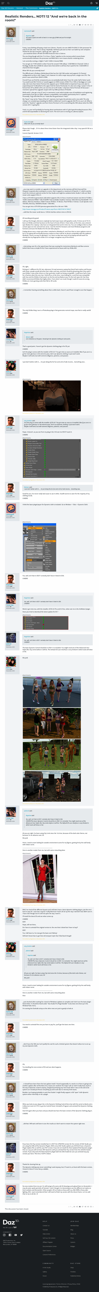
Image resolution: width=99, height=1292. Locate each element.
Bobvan (28, 337)
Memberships (74, 1225)
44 (74, 25)
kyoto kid (9, 38)
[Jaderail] (12, 638)
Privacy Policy (72, 1284)
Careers (72, 1242)
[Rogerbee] (12, 221)
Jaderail (8, 644)
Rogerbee (28, 36)
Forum (45, 1276)
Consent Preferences (49, 1255)
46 (80, 25)
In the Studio (47, 1267)
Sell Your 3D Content (49, 1238)
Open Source (47, 1250)
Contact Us (46, 1225)
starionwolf (27, 31)
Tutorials (45, 1230)
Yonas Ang (9, 340)
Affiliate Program (48, 1242)
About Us (73, 1234)
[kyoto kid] (12, 32)
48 (85, 25)
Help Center (46, 1234)
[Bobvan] (12, 366)
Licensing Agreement (49, 1284)
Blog (71, 1230)
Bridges (72, 1246)
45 (77, 25)
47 (82, 25)
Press (72, 1238)
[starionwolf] (12, 123)
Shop (72, 1267)
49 (88, 25)
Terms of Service (61, 1284)
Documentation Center (50, 1246)
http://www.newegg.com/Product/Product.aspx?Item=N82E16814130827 (47, 209)
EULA (78, 1284)
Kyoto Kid (27, 122)
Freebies (73, 1272)
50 (91, 25)
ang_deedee (28, 421)
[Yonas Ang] (12, 334)
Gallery (45, 1272)
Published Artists (75, 1276)
